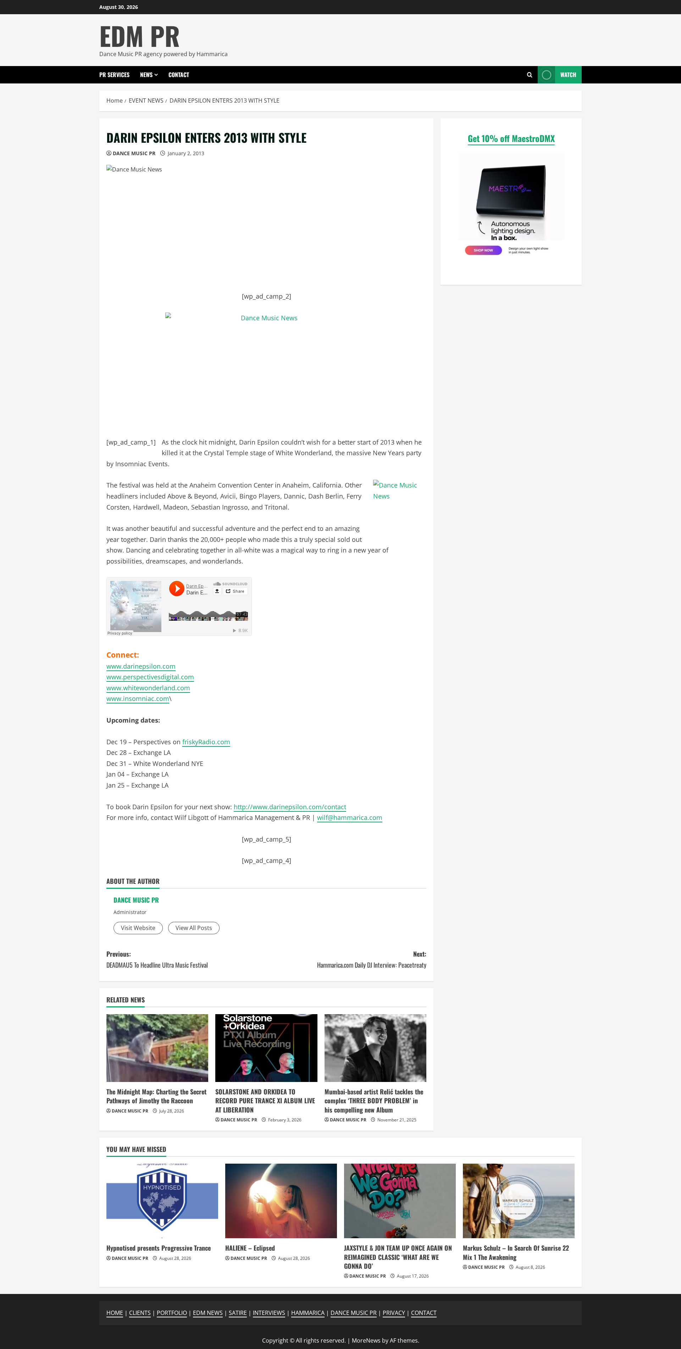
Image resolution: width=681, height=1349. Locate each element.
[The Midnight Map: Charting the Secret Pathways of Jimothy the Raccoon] (157, 1048)
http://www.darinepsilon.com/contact (290, 807)
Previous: (157, 959)
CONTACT (178, 74)
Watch (568, 74)
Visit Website (138, 928)
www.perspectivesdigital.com (150, 677)
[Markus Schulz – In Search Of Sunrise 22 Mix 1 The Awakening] (519, 1201)
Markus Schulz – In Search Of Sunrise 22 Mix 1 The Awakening (516, 1252)
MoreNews (366, 1340)
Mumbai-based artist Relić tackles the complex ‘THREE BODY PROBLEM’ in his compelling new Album (374, 1100)
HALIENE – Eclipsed (250, 1247)
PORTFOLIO (172, 1313)
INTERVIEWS (269, 1313)
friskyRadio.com (206, 742)
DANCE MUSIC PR (134, 153)
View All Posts (194, 928)
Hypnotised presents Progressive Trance (158, 1247)
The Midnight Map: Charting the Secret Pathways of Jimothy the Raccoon (156, 1096)
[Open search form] (529, 75)
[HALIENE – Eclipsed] (281, 1201)
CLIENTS (140, 1313)
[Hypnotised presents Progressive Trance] (162, 1201)
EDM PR (139, 35)
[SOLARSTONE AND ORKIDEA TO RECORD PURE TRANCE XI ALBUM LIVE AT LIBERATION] (266, 1048)
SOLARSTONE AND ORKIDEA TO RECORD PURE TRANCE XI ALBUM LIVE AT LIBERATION (265, 1100)
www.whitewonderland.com (148, 688)
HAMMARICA (308, 1313)
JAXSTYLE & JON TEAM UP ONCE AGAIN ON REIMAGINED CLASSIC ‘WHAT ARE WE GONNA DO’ (398, 1256)
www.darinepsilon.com (141, 666)
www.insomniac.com (137, 698)
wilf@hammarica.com (349, 817)
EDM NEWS (208, 1313)
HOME (114, 1313)
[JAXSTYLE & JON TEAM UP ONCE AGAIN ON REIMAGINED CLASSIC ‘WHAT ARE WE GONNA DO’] (400, 1201)
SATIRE (238, 1313)
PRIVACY (394, 1313)
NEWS (146, 74)
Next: (371, 959)
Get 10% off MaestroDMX (511, 138)
